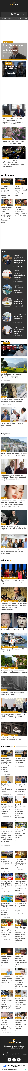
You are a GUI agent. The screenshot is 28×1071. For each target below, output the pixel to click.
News (4, 18)
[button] (9, 1059)
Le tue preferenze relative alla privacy (15, 1065)
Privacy (24, 1054)
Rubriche (23, 18)
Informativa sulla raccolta (9, 1069)
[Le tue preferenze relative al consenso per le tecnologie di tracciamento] (25, 1069)
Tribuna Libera (13, 18)
